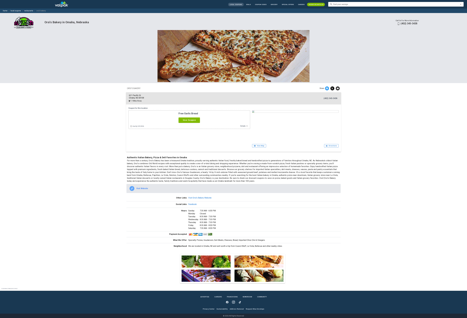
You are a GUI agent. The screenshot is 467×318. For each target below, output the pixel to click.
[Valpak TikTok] (240, 302)
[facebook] (327, 88)
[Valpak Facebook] (227, 302)
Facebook (192, 204)
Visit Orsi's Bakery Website (199, 198)
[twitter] (332, 88)
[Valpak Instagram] (233, 302)
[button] (287, 4)
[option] (233, 188)
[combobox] (396, 4)
